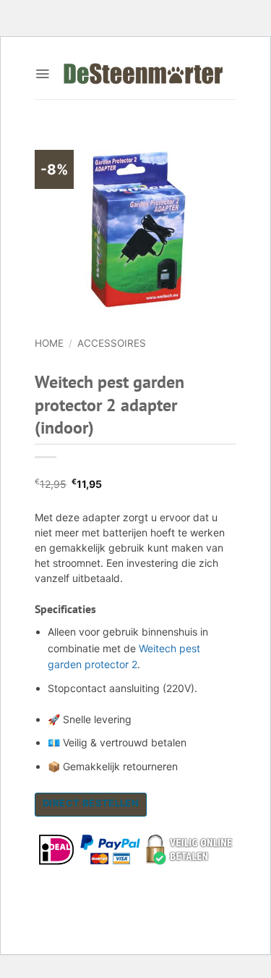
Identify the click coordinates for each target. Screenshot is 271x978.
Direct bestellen (91, 803)
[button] (42, 73)
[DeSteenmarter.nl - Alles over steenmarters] (143, 74)
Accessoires (111, 343)
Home (49, 343)
